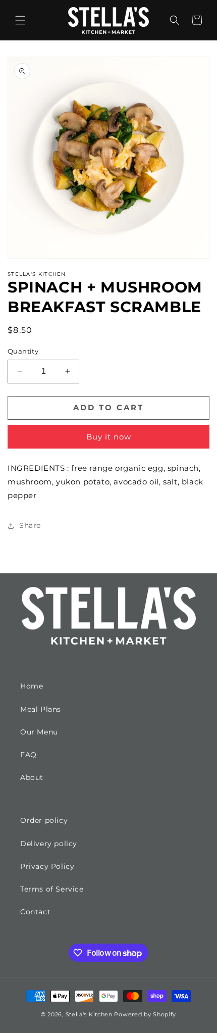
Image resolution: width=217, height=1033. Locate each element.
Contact (35, 911)
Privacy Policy (47, 866)
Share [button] (30, 525)
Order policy (44, 820)
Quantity (23, 351)
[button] (20, 20)
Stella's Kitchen (89, 1014)
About (31, 777)
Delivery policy (48, 843)
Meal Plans (40, 709)
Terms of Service (52, 889)
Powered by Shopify (145, 1014)
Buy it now (108, 436)
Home (31, 686)
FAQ (28, 754)
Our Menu (39, 731)
